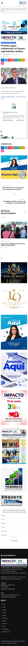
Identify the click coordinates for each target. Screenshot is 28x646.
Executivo (3, 241)
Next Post (21, 199)
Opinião (4, 610)
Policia (4, 621)
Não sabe (4, 535)
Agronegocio (5, 629)
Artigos (4, 612)
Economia (4, 618)
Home (3, 604)
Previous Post (7, 185)
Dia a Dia (4, 623)
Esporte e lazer (6, 631)
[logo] (14, 562)
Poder (8, 241)
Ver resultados (14, 540)
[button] (2, 217)
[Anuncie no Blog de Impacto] (14, 480)
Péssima (4, 531)
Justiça (4, 615)
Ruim (3, 527)
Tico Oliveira (6, 54)
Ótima (3, 515)
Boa (3, 519)
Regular (4, 523)
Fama (3, 626)
